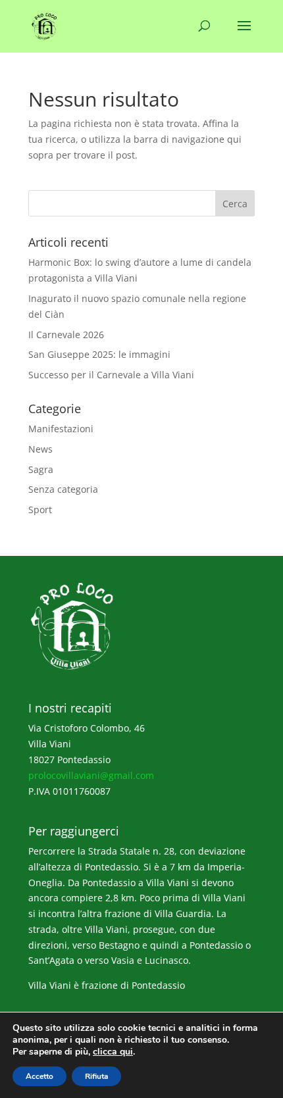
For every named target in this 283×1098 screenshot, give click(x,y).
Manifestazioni (60, 428)
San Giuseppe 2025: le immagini (99, 354)
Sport (40, 509)
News (40, 449)
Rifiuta (96, 1076)
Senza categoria (63, 489)
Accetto (39, 1076)
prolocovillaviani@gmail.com (91, 775)
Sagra (40, 469)
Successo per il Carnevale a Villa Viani (111, 374)
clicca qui (113, 1052)
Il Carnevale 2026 (66, 334)
